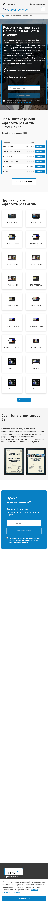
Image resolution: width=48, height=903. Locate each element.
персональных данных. (25, 102)
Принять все (24, 898)
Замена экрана (8, 156)
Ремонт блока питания (11, 151)
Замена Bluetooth (9, 166)
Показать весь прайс (24, 182)
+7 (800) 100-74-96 (17, 9)
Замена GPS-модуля (10, 161)
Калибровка (7, 171)
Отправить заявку (24, 95)
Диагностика (8, 146)
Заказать (40, 146)
